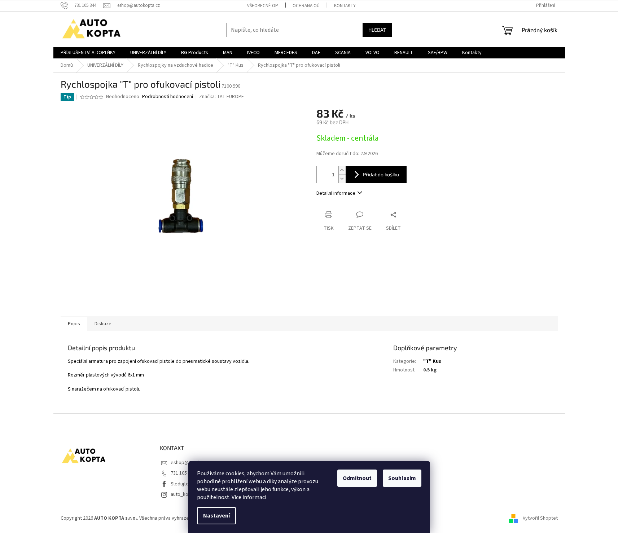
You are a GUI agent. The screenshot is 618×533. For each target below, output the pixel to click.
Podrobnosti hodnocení (167, 96)
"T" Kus (432, 361)
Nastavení (216, 516)
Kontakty (345, 6)
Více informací (249, 497)
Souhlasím (402, 478)
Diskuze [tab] (103, 323)
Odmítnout (357, 478)
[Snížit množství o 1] (342, 179)
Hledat (377, 30)
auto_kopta (183, 494)
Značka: (221, 96)
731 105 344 (183, 473)
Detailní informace (335, 193)
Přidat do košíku (381, 174)
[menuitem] (88, 52)
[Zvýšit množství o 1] (342, 170)
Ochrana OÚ (306, 6)
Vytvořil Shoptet (540, 518)
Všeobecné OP (262, 6)
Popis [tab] (74, 323)
